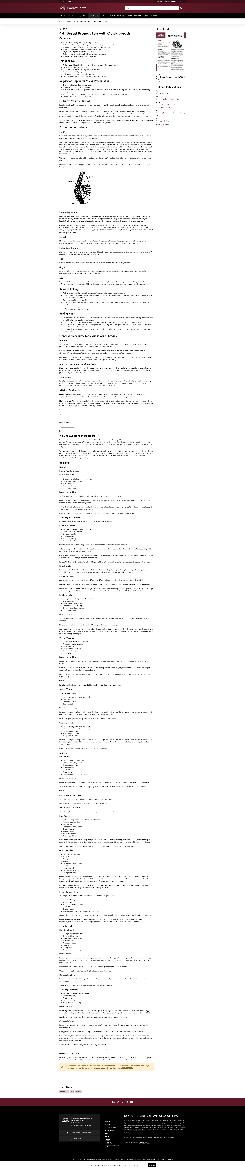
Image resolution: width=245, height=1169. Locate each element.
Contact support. (145, 1143)
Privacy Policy (132, 1165)
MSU (62, 1)
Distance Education (170, 1)
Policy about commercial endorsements (99, 1159)
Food (72, 1091)
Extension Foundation (134, 1159)
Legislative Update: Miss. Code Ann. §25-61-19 (158, 1159)
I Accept (152, 1165)
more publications (162, 124)
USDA (123, 1159)
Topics (70, 15)
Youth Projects (64, 1091)
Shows (107, 1140)
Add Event (159, 1)
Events (104, 15)
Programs (108, 1124)
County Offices (81, 15)
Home (63, 15)
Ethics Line (81, 1159)
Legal (74, 1159)
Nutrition (78, 1091)
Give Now (181, 1)
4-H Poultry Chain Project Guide (167, 99)
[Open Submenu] (114, 15)
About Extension (134, 15)
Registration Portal (150, 15)
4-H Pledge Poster (162, 93)
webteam (114, 1068)
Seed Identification (162, 121)
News (111, 15)
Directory (120, 15)
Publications (94, 15)
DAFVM (69, 1)
